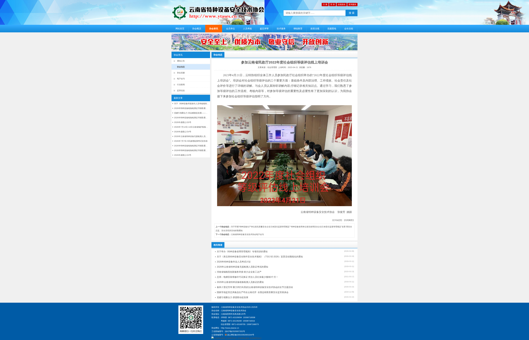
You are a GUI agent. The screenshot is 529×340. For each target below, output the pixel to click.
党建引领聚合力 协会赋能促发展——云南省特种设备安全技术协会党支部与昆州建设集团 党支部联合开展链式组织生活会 (191, 113)
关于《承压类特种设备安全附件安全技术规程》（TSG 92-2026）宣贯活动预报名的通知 (260, 256)
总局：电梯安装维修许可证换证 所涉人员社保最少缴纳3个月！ (247, 277)
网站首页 (180, 28)
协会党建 (181, 73)
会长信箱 (348, 28)
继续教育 (298, 28)
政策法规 (315, 28)
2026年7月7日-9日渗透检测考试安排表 (191, 141)
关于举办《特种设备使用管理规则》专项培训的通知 (242, 251)
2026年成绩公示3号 (182, 155)
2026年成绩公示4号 (182, 132)
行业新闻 (181, 84)
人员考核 (247, 28)
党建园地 (331, 28)
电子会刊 (181, 79)
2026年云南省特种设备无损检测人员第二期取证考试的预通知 (191, 136)
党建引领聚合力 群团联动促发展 (232, 297)
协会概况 (196, 28)
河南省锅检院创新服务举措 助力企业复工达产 (239, 272)
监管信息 (181, 90)
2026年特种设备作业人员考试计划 (233, 262)
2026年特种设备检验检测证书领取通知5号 (191, 108)
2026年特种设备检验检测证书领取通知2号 (191, 150)
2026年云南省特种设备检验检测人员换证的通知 (240, 282)
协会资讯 (213, 28)
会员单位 (230, 28)
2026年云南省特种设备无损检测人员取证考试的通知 (242, 267)
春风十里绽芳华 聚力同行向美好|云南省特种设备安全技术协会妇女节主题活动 (255, 287)
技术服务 (281, 28)
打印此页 (337, 220)
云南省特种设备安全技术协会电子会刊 (247, 234)
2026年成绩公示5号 (182, 122)
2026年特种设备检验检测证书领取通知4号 (191, 118)
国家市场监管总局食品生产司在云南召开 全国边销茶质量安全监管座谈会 (252, 292)
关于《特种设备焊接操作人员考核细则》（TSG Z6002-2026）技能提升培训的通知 (191, 103)
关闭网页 (349, 220)
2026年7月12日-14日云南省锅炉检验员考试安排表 (191, 127)
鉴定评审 (264, 28)
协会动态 (181, 67)
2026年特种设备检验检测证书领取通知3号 (191, 146)
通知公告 (181, 61)
